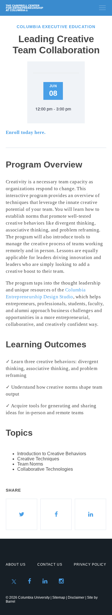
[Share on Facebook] (56, 514)
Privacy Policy (90, 564)
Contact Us (49, 564)
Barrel (10, 602)
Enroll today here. (26, 132)
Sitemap (58, 597)
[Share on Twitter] (21, 514)
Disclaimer (76, 597)
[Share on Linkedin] (90, 514)
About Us (16, 564)
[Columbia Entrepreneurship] (36, 8)
